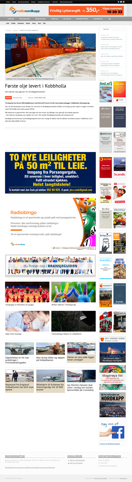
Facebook (118, 2)
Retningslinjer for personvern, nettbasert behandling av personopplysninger (30, 467)
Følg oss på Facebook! (77, 460)
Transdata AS (123, 478)
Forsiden (8, 30)
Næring (15, 30)
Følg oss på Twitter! (76, 463)
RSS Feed (123, 2)
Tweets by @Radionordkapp (110, 444)
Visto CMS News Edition (100, 478)
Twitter (121, 2)
